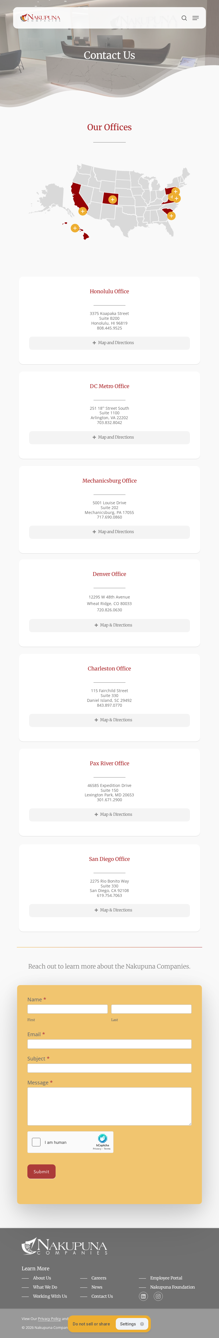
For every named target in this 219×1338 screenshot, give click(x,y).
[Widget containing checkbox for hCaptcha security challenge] (70, 1142)
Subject (38, 1058)
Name (36, 999)
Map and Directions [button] (116, 342)
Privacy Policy (49, 1318)
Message (40, 1082)
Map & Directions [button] (116, 625)
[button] (195, 18)
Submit (41, 1171)
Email (36, 1034)
